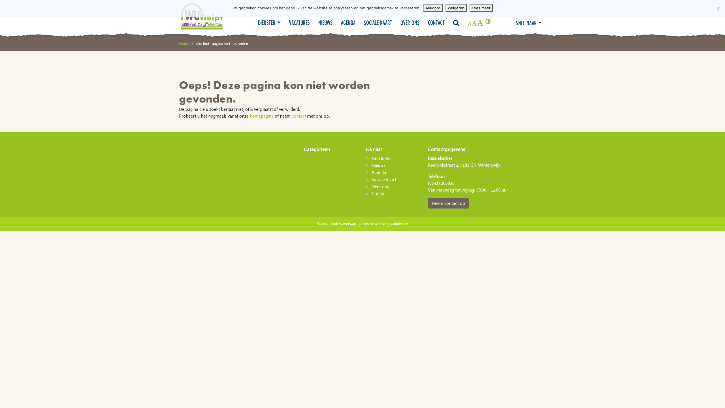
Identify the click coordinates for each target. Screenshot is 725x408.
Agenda (348, 22)
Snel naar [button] (526, 23)
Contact (436, 22)
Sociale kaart (378, 22)
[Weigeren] (718, 8)
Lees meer (481, 8)
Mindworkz (399, 224)
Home (184, 43)
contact (299, 116)
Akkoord (433, 8)
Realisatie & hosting (374, 224)
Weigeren (456, 8)
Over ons (409, 22)
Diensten (267, 22)
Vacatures (299, 22)
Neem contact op (448, 203)
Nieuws (325, 22)
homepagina (262, 116)
